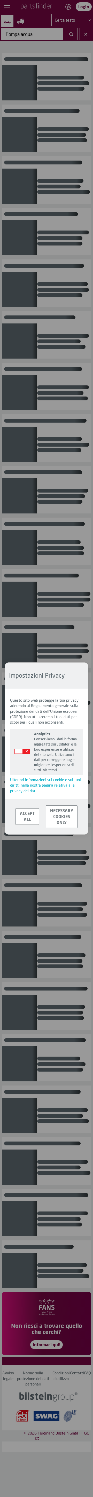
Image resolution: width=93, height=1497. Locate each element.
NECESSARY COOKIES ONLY (61, 816)
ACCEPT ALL (27, 816)
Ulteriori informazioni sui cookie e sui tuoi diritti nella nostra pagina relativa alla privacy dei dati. (45, 785)
